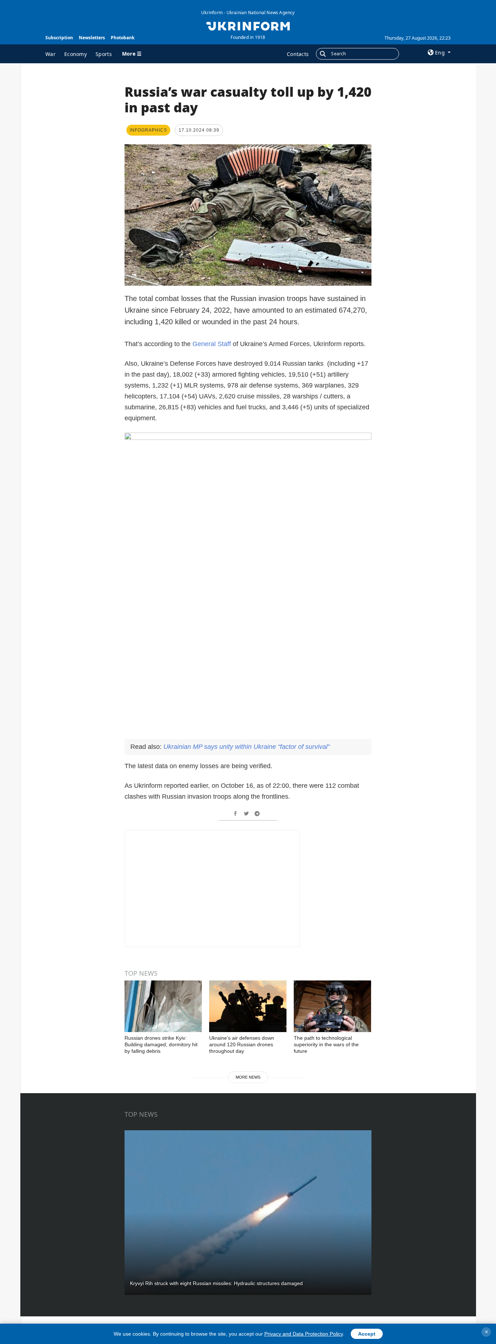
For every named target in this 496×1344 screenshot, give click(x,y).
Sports (103, 54)
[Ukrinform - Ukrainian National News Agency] (247, 25)
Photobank (122, 38)
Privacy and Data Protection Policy (303, 1334)
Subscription (59, 38)
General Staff (211, 344)
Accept (366, 1334)
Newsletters (92, 38)
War (50, 54)
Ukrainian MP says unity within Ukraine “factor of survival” (246, 746)
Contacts (298, 54)
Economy (75, 54)
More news (248, 1077)
